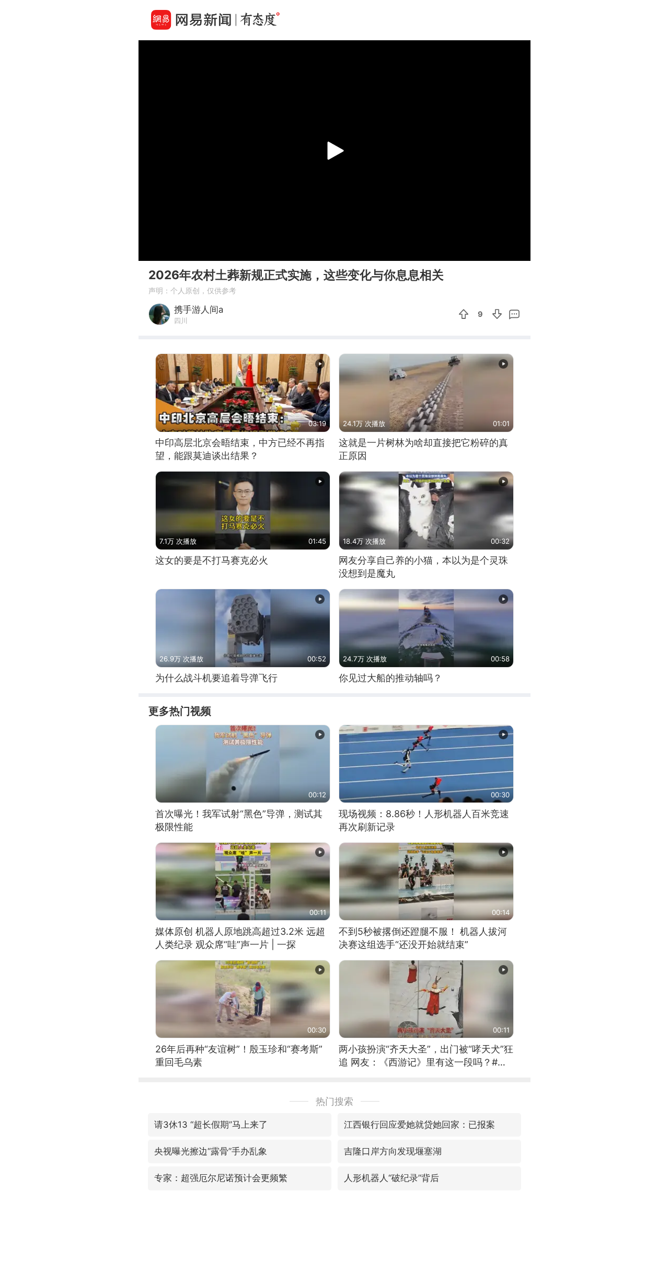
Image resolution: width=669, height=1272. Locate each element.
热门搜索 (334, 1101)
